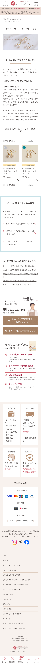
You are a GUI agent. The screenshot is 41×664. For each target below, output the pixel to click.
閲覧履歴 (12, 662)
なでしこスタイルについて (11, 565)
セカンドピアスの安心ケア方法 (13, 589)
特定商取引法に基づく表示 (20, 640)
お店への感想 (7, 609)
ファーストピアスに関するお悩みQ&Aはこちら (20, 266)
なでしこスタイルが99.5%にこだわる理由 (16, 580)
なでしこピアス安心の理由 (11, 575)
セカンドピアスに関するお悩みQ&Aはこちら (19, 270)
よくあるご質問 (8, 594)
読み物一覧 (6, 619)
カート (28, 662)
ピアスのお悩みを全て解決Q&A (13, 614)
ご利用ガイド (7, 599)
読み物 (20, 659)
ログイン (37, 662)
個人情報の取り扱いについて (20, 638)
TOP (4, 555)
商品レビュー (7, 604)
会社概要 (20, 636)
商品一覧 (6, 560)
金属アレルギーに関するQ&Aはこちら (17, 284)
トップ (4, 662)
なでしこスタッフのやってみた (13, 623)
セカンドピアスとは (9, 570)
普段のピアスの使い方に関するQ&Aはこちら (19, 281)
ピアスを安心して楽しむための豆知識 (15, 584)
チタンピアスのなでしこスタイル (12, 19)
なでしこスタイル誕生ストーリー (14, 628)
